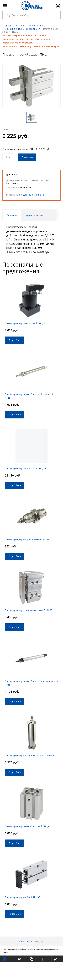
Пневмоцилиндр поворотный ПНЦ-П (25, 323)
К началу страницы (30, 941)
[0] (58, 5)
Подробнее (14, 340)
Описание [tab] (11, 215)
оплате (40, 194)
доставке (28, 194)
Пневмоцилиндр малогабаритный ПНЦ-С (27, 826)
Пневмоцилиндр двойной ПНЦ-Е (22, 897)
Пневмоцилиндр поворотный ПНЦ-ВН (26, 468)
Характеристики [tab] (34, 215)
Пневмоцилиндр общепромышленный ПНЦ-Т (29, 755)
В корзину (27, 157)
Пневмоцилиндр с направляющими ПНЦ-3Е (28, 610)
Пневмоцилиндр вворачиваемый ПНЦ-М (27, 539)
